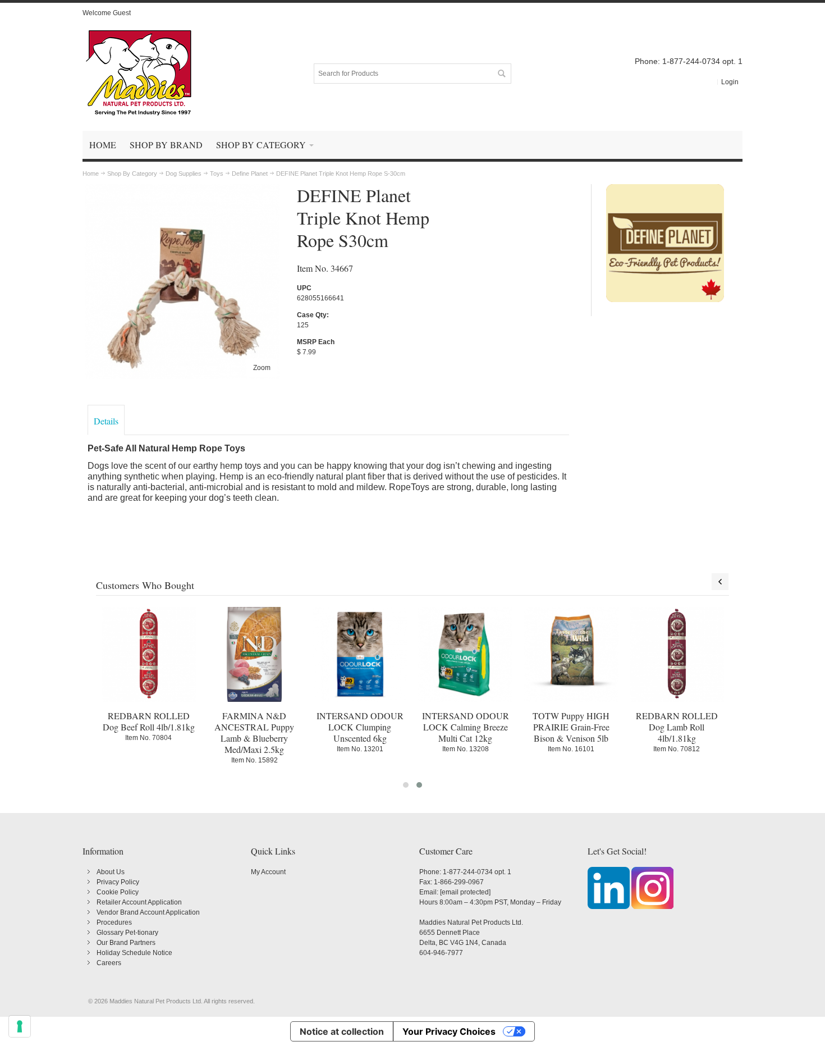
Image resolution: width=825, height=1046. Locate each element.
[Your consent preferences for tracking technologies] (19, 1026)
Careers (109, 963)
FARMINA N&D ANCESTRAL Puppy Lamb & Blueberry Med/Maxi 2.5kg (254, 732)
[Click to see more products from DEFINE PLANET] (666, 243)
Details (106, 421)
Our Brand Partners (126, 943)
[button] (405, 785)
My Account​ (268, 872)
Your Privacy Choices (449, 1031)
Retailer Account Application (139, 902)
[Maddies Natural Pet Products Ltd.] (138, 73)
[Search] (501, 73)
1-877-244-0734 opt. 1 (477, 872)
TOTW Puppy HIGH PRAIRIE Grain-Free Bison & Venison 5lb (571, 727)
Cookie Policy (118, 892)
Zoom (262, 368)
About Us (111, 872)
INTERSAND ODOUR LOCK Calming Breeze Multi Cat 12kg (465, 727)
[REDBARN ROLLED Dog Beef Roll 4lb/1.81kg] (149, 654)
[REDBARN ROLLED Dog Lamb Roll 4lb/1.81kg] (677, 654)
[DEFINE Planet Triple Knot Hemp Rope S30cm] (182, 189)
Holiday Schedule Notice (134, 953)
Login (730, 82)
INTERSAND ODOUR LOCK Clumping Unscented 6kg (360, 727)
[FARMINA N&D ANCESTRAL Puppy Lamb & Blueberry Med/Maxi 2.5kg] (254, 654)
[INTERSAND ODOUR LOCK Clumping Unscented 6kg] (360, 654)
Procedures (114, 922)
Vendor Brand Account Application (148, 912)
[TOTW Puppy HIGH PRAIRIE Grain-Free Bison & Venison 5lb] (571, 654)
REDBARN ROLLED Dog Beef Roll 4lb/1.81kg (149, 721)
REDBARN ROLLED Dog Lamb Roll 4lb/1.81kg (677, 727)
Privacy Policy (118, 882)
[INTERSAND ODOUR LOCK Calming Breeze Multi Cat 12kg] (465, 654)
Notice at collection (342, 1031)
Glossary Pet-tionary (127, 933)
